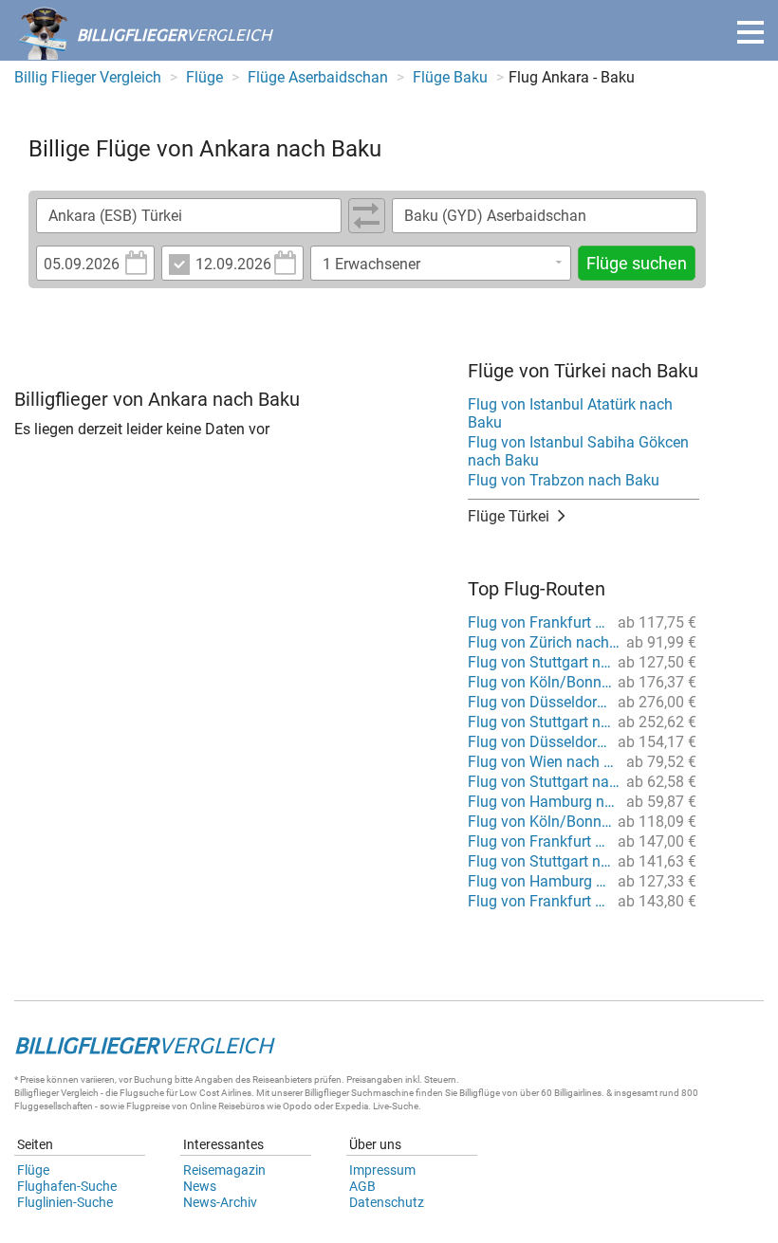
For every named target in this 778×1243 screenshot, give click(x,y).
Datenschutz (386, 1202)
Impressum (382, 1170)
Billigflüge (479, 1093)
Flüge (33, 1170)
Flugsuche (142, 1093)
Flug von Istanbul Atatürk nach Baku (570, 413)
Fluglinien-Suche (65, 1202)
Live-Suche (395, 1106)
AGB (362, 1186)
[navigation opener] (750, 32)
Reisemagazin (224, 1170)
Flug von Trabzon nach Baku (563, 480)
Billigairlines (578, 1093)
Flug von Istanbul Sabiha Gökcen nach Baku (578, 451)
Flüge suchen (636, 263)
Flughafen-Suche (67, 1186)
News (199, 1186)
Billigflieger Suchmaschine (359, 1093)
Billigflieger (36, 1093)
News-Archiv (220, 1202)
